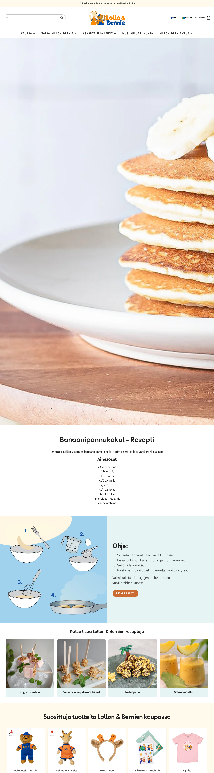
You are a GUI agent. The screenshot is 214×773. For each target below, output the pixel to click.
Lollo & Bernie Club (174, 33)
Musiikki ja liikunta (137, 33)
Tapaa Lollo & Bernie (57, 33)
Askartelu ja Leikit (98, 33)
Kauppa (26, 33)
